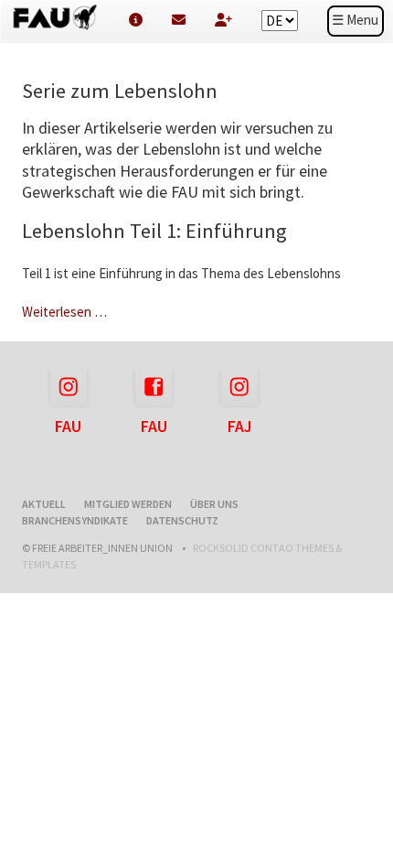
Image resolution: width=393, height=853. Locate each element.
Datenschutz (182, 520)
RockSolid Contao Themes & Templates (182, 556)
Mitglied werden (128, 504)
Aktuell (44, 504)
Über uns (214, 504)
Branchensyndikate (75, 520)
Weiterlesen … (64, 311)
